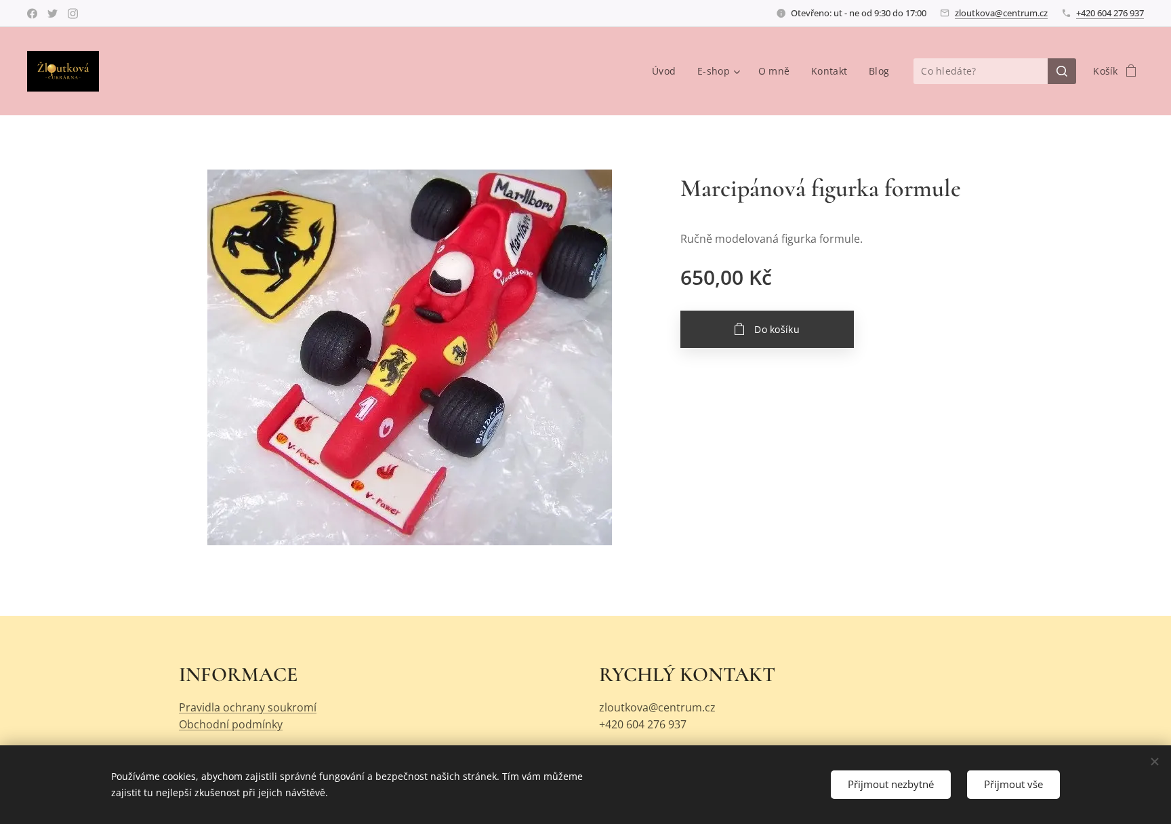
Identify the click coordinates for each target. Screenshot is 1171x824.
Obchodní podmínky (231, 724)
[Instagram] (72, 13)
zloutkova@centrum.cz (1001, 13)
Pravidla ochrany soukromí (247, 707)
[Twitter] (52, 13)
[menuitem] (667, 71)
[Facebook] (32, 13)
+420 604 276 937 (1110, 13)
